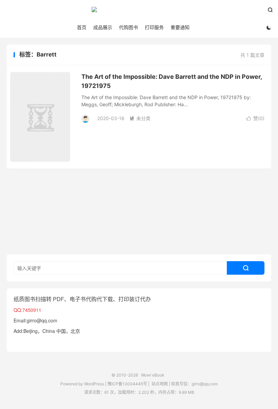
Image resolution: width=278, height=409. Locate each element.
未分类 (140, 118)
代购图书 (128, 27)
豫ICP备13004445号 (127, 383)
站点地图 (160, 383)
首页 (81, 27)
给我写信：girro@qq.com (194, 383)
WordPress (93, 383)
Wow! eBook (139, 12)
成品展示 (102, 27)
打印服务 (154, 27)
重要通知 (180, 27)
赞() (255, 118)
